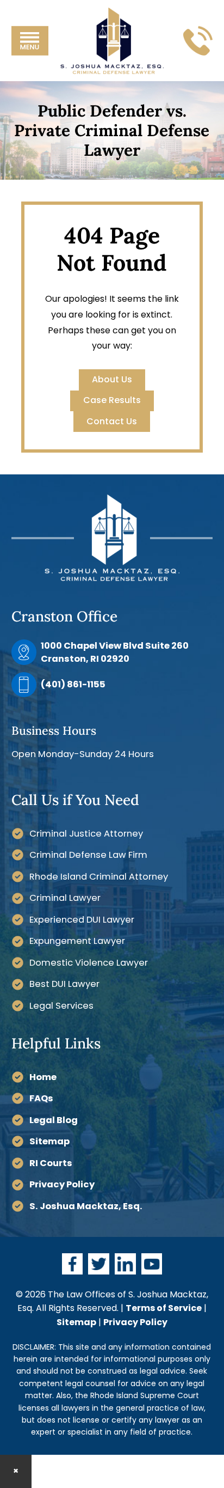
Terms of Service (164, 1308)
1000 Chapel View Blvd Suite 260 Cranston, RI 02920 (115, 651)
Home (43, 1077)
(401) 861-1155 (73, 684)
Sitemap (49, 1141)
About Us (112, 379)
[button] (29, 40)
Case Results (112, 400)
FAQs (41, 1098)
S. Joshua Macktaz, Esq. (85, 1206)
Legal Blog (53, 1120)
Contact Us (111, 421)
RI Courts (50, 1163)
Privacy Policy (62, 1184)
